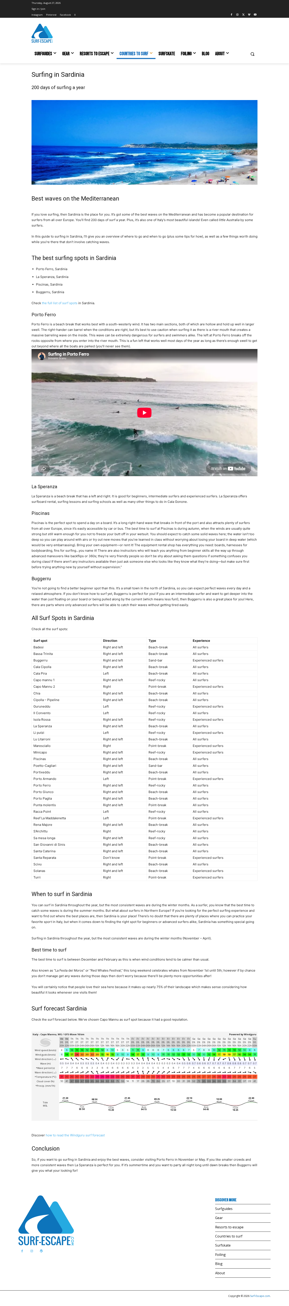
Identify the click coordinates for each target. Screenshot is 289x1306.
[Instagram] (237, 14)
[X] (243, 14)
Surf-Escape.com (259, 1296)
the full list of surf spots (59, 303)
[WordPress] (41, 1251)
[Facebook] (231, 14)
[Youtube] (255, 14)
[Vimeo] (249, 14)
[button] (252, 54)
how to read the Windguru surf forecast (75, 1135)
